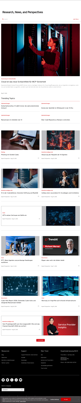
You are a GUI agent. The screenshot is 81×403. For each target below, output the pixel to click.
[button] (13, 389)
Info (42, 354)
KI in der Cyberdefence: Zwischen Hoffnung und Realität (19, 193)
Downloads (24, 360)
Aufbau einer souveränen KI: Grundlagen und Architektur (60, 193)
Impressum (43, 357)
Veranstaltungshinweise (47, 365)
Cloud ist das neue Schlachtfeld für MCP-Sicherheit (23, 82)
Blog (3, 354)
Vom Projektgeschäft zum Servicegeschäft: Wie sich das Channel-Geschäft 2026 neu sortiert (21, 325)
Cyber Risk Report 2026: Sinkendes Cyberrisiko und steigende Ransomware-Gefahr (18, 301)
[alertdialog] (40, 399)
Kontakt (23, 357)
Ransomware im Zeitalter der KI (11, 120)
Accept (66, 399)
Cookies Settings (54, 399)
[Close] (78, 399)
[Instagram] (16, 380)
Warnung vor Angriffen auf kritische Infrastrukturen (59, 300)
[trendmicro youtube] (20, 380)
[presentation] (40, 50)
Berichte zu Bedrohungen (8, 360)
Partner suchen (5, 362)
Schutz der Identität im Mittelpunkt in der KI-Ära (57, 108)
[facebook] (7, 380)
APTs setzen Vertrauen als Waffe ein (14, 215)
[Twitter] (11, 380)
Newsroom (4, 357)
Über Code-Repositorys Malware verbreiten (55, 120)
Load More (40, 340)
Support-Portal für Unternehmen (29, 354)
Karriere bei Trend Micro (47, 360)
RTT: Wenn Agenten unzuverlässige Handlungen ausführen (17, 261)
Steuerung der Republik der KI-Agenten (54, 154)
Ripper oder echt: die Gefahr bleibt (53, 260)
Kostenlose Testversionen (27, 362)
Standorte (43, 362)
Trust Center (44, 368)
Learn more (23, 401)
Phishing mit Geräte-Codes (10, 154)
